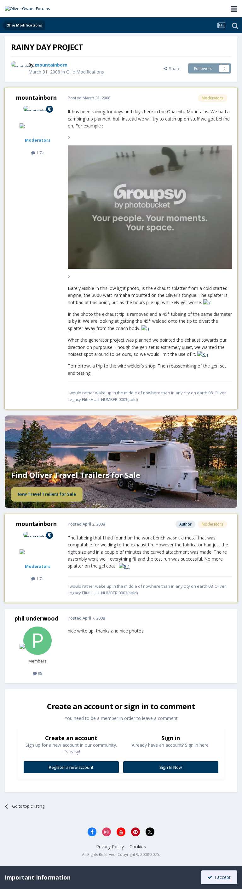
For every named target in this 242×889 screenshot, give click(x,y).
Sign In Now (170, 767)
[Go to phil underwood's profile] (37, 641)
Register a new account (71, 767)
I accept (221, 877)
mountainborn (36, 97)
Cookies (138, 847)
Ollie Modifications (85, 72)
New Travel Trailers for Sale (47, 494)
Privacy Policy (110, 847)
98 (39, 673)
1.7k (39, 153)
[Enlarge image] (150, 206)
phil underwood (36, 618)
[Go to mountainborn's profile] (18, 68)
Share (174, 68)
